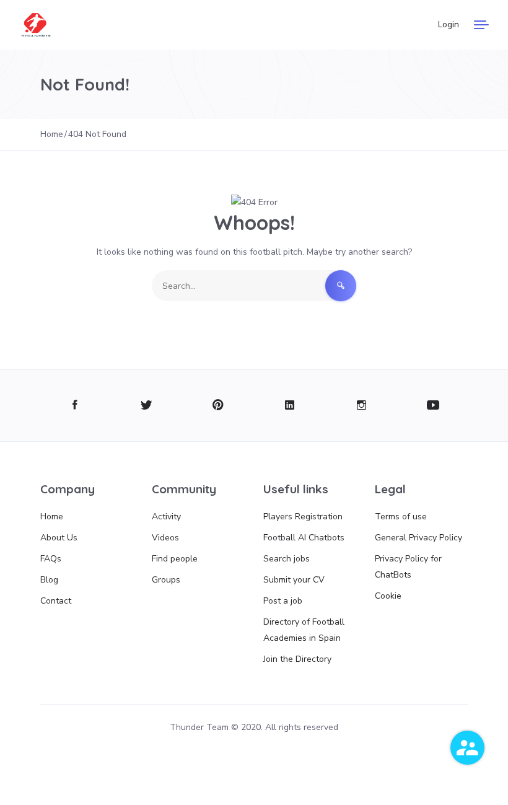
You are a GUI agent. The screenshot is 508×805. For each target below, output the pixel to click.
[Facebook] (74, 405)
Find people (175, 559)
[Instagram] (361, 405)
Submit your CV (294, 580)
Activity (166, 516)
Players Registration (303, 516)
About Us (58, 537)
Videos (165, 537)
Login (448, 24)
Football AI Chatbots (303, 537)
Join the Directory (297, 659)
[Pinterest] (218, 405)
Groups (166, 580)
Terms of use (401, 516)
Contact (55, 601)
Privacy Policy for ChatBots (408, 567)
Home (51, 516)
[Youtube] (433, 405)
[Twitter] (146, 405)
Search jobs (286, 559)
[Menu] (481, 24)
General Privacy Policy (418, 537)
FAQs (50, 559)
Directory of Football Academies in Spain (303, 630)
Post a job (282, 601)
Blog (49, 580)
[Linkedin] (289, 405)
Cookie (388, 596)
